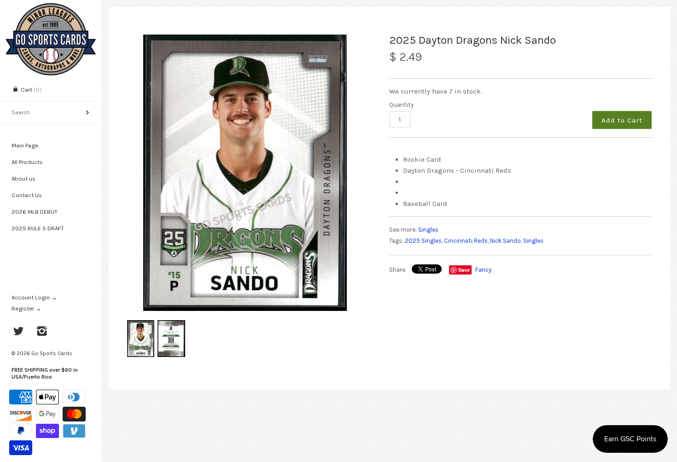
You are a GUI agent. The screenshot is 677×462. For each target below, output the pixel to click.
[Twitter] (19, 332)
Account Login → (34, 297)
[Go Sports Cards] (50, 8)
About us (23, 178)
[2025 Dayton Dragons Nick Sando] (245, 173)
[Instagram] (42, 332)
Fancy (483, 269)
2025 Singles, (424, 240)
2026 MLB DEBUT (35, 211)
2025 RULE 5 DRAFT (38, 228)
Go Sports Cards (51, 353)
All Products (27, 161)
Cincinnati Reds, (466, 240)
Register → (26, 308)
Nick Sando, (506, 240)
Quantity (401, 104)
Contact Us (27, 195)
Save (464, 269)
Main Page (25, 145)
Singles (428, 229)
